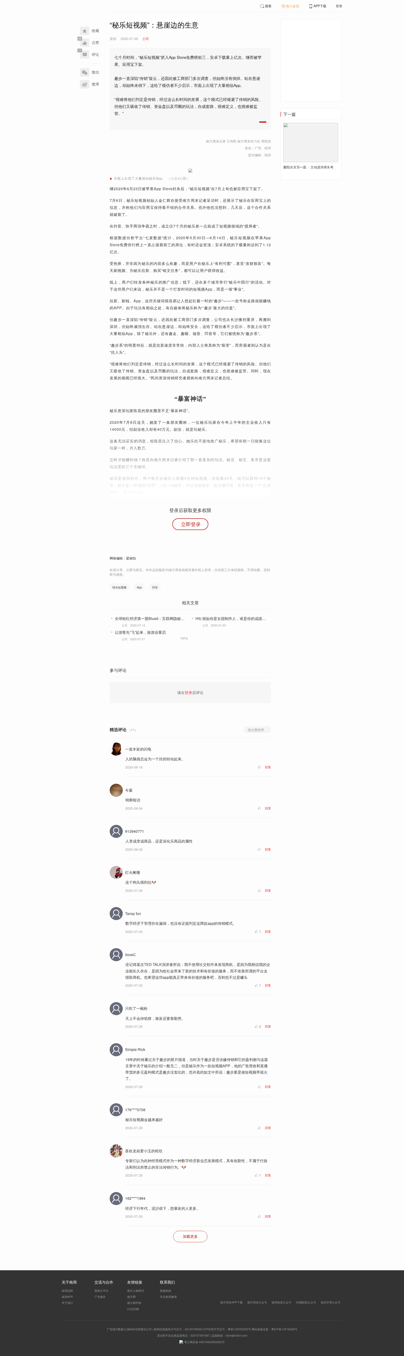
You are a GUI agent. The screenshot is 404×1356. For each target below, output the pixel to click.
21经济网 (133, 1309)
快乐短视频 (119, 587)
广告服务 (100, 1297)
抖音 (155, 587)
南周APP (67, 1297)
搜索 (268, 6)
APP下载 (320, 6)
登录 (339, 6)
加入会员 (292, 6)
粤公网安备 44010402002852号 (204, 1342)
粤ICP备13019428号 (284, 1329)
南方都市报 (134, 1303)
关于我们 (67, 1303)
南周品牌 (67, 1290)
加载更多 (190, 1236)
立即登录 (191, 523)
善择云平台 (101, 1290)
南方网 (131, 1297)
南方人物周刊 (135, 1290)
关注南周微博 (168, 1297)
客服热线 (165, 1290)
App (139, 587)
